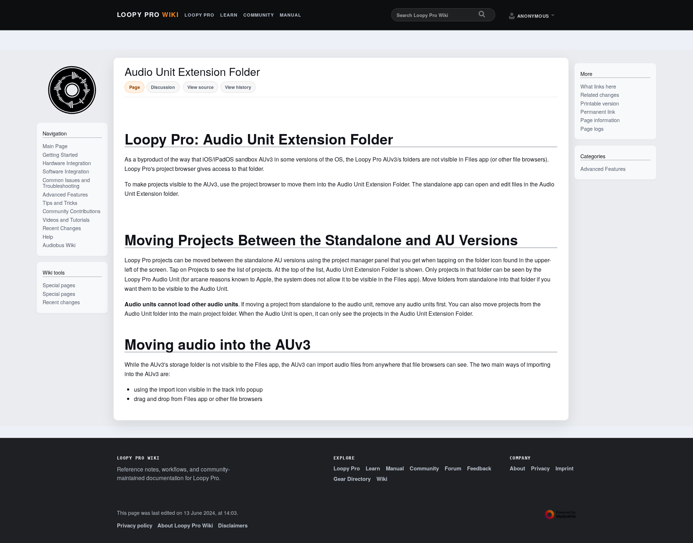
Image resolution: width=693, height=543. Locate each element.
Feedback (479, 468)
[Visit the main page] (72, 89)
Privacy (540, 468)
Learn (228, 15)
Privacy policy (134, 525)
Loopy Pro (148, 15)
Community (258, 15)
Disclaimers (233, 525)
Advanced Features (603, 168)
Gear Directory (352, 478)
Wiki (381, 478)
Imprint (564, 468)
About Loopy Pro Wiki (185, 525)
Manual (290, 15)
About (517, 468)
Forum (453, 468)
